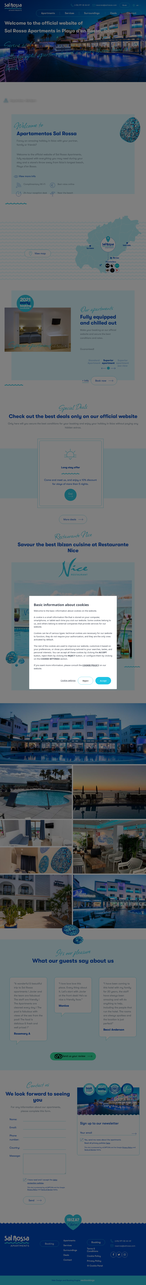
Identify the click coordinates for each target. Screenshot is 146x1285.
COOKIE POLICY (90, 665)
